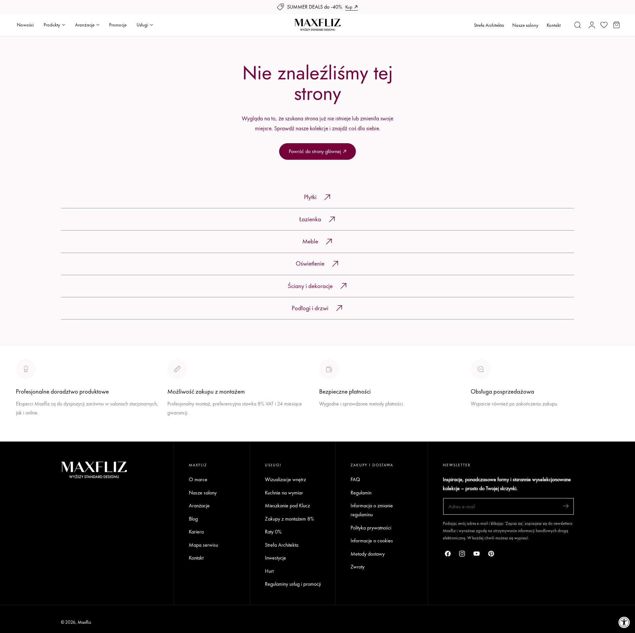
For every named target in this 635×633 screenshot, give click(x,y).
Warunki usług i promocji (192, 428)
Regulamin (361, 492)
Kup (348, 7)
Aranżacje (199, 505)
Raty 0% (273, 531)
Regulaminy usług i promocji (293, 584)
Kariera (196, 531)
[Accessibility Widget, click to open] (624, 622)
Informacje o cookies (372, 540)
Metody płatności (488, 428)
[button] (578, 25)
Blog (193, 518)
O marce (25, 437)
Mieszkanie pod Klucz (287, 505)
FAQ (355, 479)
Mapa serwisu (203, 544)
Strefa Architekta (489, 25)
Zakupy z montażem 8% (289, 518)
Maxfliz (84, 622)
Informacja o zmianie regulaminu (372, 510)
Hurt (269, 571)
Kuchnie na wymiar (284, 492)
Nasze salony (525, 25)
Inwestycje (275, 558)
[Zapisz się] (566, 506)
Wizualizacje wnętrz (285, 479)
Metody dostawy (368, 553)
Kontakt (554, 25)
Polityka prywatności (371, 527)
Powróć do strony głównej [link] (315, 151)
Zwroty (357, 567)
